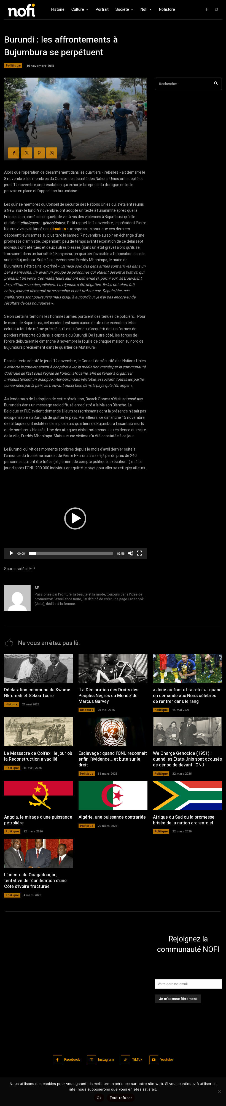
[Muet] (130, 553)
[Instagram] (216, 10)
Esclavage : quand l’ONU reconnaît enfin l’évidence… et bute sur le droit (113, 759)
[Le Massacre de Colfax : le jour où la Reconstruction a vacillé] (38, 731)
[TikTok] (125, 1060)
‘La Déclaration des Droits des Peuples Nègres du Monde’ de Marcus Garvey (108, 696)
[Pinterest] (39, 152)
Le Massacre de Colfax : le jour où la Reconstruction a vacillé (38, 756)
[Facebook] (207, 10)
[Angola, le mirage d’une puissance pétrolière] (38, 795)
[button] (75, 518)
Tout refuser (121, 1098)
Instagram (106, 1059)
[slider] (71, 553)
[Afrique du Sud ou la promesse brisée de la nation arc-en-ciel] (187, 795)
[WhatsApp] (51, 152)
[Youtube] (153, 1060)
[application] (75, 518)
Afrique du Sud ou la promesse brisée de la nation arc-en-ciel (183, 820)
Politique (13, 65)
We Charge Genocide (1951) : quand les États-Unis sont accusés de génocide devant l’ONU (187, 759)
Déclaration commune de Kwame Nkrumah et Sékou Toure (37, 693)
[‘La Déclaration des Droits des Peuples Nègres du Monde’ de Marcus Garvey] (113, 668)
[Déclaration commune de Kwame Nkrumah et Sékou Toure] (38, 668)
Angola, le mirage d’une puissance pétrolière (38, 820)
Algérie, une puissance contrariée (112, 817)
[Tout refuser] (219, 1091)
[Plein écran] (139, 553)
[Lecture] (11, 553)
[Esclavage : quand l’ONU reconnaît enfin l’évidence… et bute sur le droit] (113, 731)
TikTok (137, 1059)
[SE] (17, 598)
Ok (99, 1098)
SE (37, 587)
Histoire (12, 704)
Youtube (166, 1059)
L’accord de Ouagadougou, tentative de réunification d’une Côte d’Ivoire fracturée (35, 881)
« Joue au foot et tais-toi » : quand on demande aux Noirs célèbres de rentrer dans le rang (187, 696)
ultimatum (57, 229)
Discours (86, 710)
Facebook (72, 1059)
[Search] (216, 84)
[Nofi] (25, 9)
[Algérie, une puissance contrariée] (113, 795)
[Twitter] (26, 152)
